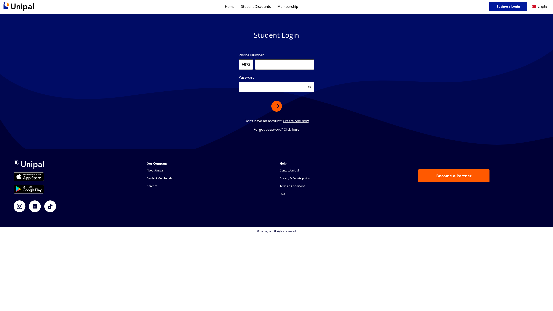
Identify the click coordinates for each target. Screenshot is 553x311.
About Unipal (155, 170)
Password (246, 77)
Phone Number (251, 55)
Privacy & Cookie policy (295, 178)
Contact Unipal (289, 170)
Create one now (296, 121)
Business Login (508, 6)
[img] (310, 86)
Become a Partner (454, 175)
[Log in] (276, 106)
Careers (152, 186)
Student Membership (160, 178)
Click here (291, 129)
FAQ (282, 194)
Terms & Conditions (292, 186)
